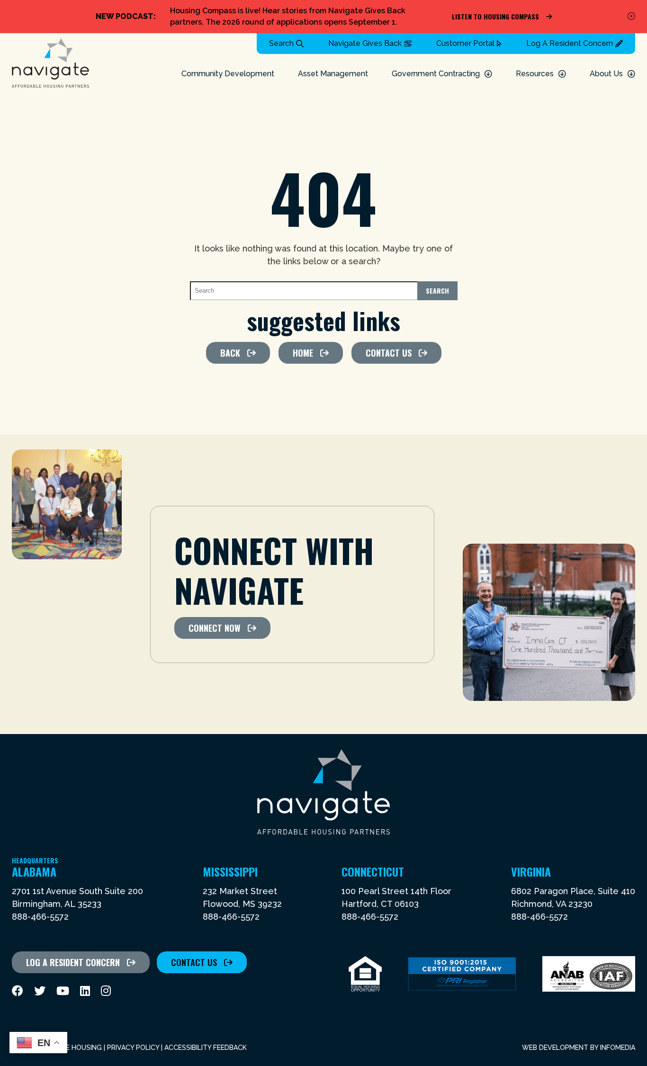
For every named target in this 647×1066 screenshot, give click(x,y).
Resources (535, 73)
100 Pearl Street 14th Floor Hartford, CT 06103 (396, 897)
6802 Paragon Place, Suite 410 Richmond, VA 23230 (573, 897)
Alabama (35, 871)
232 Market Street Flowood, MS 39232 (242, 897)
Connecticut (372, 871)
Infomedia (617, 1047)
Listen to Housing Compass (495, 16)
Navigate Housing (50, 63)
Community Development (227, 73)
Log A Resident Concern (569, 43)
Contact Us (389, 353)
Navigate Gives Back (365, 43)
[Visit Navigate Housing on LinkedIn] (85, 991)
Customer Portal (465, 43)
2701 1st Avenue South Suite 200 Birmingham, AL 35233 (77, 897)
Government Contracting (436, 73)
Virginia (531, 871)
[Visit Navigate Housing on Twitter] (39, 991)
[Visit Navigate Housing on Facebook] (17, 991)
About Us (606, 73)
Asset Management (333, 73)
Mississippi (230, 871)
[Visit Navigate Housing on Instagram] (106, 991)
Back (230, 353)
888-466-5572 (40, 917)
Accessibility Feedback (205, 1047)
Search (281, 43)
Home (303, 353)
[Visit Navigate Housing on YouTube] (62, 991)
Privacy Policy (133, 1047)
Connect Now (215, 628)
